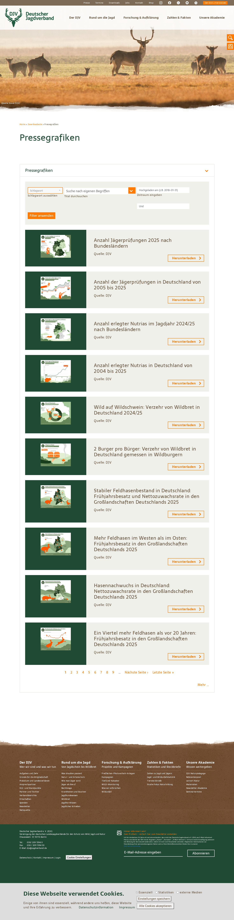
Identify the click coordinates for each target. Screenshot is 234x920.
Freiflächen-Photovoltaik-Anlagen (118, 773)
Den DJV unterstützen (215, 2)
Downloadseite (35, 124)
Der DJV (75, 17)
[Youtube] (187, 2)
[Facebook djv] (169, 2)
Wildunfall (107, 791)
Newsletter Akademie (196, 788)
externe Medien (191, 892)
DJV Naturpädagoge (196, 773)
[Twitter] (178, 2)
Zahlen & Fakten (179, 17)
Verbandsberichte (28, 795)
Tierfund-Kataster (110, 780)
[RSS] (195, 2)
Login (58, 857)
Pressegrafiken (39, 170)
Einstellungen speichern (154, 898)
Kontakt (139, 2)
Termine (99, 2)
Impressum (48, 857)
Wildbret (65, 799)
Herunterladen (184, 258)
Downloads (114, 2)
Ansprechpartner (28, 784)
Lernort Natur (193, 780)
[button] (45, 190)
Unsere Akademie (212, 17)
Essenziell (145, 892)
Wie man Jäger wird (71, 780)
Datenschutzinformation (96, 907)
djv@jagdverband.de (37, 848)
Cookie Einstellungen (79, 857)
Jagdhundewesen (69, 795)
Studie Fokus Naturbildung (160, 784)
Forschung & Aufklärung (141, 17)
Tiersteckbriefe (154, 780)
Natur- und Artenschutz (73, 777)
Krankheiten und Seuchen (73, 791)
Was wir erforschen (111, 788)
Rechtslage (66, 788)
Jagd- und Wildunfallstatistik (161, 777)
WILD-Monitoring (110, 784)
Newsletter (25, 806)
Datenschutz (26, 857)
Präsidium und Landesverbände (35, 780)
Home (22, 124)
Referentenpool (193, 777)
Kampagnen (107, 777)
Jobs (127, 2)
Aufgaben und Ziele (29, 773)
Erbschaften (25, 799)
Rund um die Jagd (102, 17)
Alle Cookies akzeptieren (155, 906)
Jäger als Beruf (68, 784)
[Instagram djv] (160, 2)
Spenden (24, 802)
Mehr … (203, 684)
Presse (87, 2)
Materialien (191, 784)
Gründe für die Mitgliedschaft (34, 777)
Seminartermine (194, 791)
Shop (151, 2)
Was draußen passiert (71, 773)
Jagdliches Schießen (70, 806)
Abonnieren (200, 853)
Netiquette (25, 810)
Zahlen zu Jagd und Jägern (159, 773)
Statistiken (166, 892)
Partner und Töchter (29, 791)
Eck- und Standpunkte (30, 788)
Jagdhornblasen (68, 802)
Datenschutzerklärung (132, 846)
